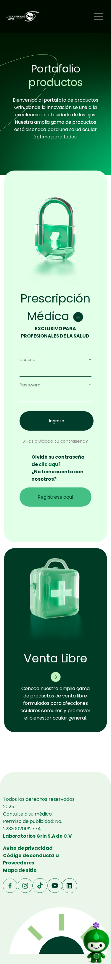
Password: (30, 385)
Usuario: (28, 359)
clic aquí (49, 464)
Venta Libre (55, 658)
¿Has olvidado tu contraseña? (55, 441)
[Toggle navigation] (98, 16)
